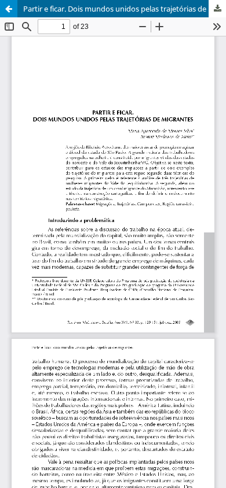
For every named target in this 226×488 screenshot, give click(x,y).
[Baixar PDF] (217, 8)
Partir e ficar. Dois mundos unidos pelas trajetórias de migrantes (124, 8)
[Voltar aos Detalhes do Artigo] (8, 8)
